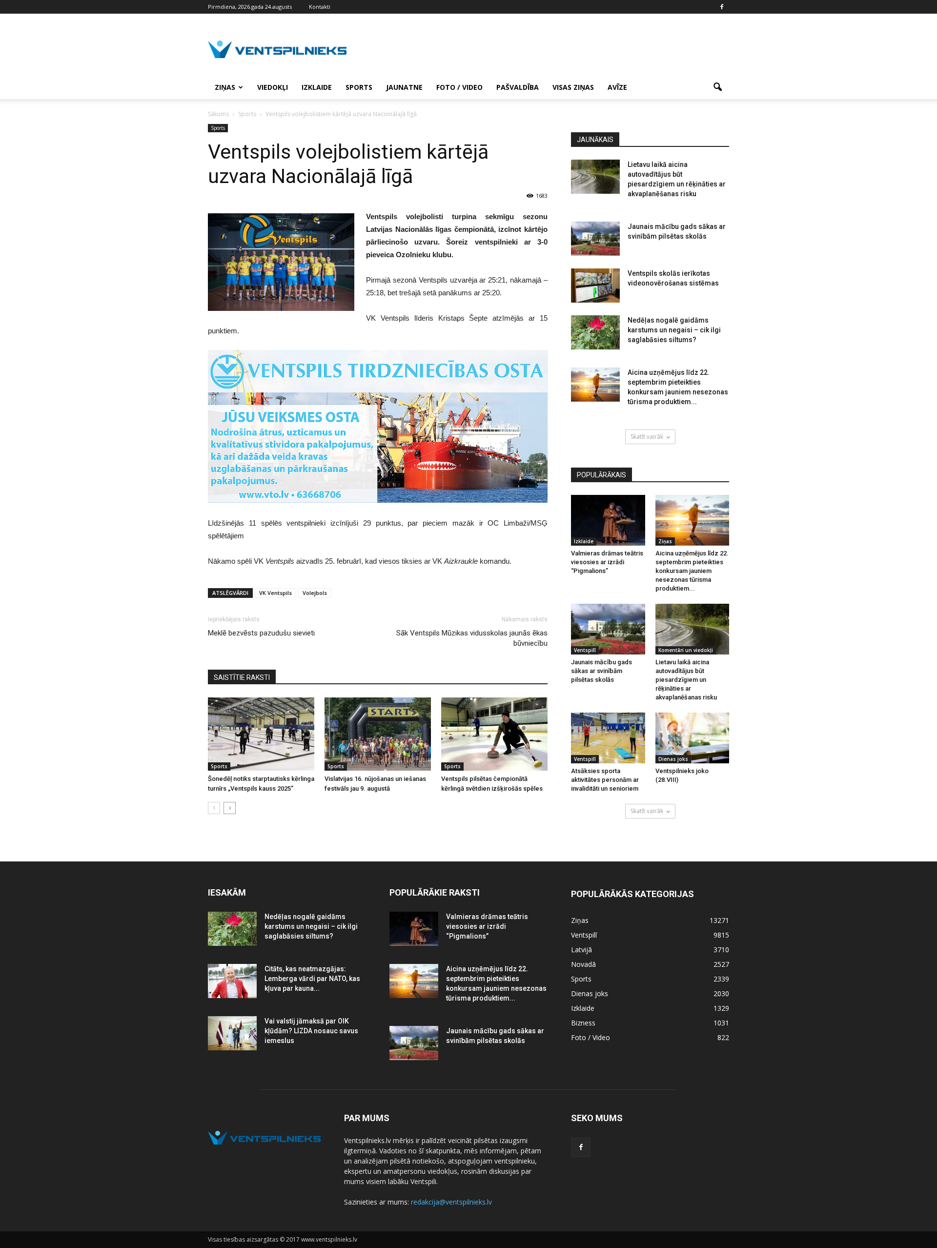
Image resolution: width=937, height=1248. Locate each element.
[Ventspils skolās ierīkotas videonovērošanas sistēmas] (595, 285)
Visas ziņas (573, 87)
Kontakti (319, 6)
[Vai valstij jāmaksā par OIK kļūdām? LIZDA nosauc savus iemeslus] (232, 1033)
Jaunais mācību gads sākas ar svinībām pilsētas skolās (601, 670)
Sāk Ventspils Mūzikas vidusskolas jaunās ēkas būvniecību (472, 638)
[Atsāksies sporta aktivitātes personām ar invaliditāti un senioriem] (608, 738)
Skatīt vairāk (647, 436)
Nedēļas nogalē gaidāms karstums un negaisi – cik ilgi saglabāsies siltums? (674, 330)
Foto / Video (459, 87)
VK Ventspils (275, 592)
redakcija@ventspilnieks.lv (451, 1202)
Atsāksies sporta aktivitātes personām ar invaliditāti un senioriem (605, 779)
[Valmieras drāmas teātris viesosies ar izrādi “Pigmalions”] (608, 520)
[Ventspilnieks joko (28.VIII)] (692, 738)
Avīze (617, 87)
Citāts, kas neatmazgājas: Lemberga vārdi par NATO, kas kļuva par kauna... (312, 978)
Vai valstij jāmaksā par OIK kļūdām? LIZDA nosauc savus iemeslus (311, 1030)
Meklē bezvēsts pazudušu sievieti (261, 633)
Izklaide (317, 87)
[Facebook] (721, 7)
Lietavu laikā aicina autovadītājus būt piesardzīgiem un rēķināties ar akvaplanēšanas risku (686, 679)
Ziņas (225, 87)
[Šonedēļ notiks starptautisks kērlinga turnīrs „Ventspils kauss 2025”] (261, 734)
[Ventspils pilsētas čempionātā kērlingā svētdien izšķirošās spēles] (494, 734)
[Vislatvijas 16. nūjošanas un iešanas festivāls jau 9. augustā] (378, 734)
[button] (717, 87)
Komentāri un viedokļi (685, 650)
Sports (359, 87)
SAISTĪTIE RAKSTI (242, 677)
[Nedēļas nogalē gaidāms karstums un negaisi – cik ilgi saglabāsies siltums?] (595, 332)
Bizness (583, 1022)
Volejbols (315, 592)
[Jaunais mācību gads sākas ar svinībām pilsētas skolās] (595, 239)
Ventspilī (585, 650)
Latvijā (581, 949)
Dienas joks (673, 759)
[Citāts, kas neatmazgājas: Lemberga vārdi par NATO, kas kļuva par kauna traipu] (232, 981)
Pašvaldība (517, 87)
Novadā (583, 964)
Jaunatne (404, 87)
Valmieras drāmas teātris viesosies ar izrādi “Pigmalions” (607, 562)
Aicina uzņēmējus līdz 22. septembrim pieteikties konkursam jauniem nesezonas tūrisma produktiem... (692, 571)
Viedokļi (272, 87)
